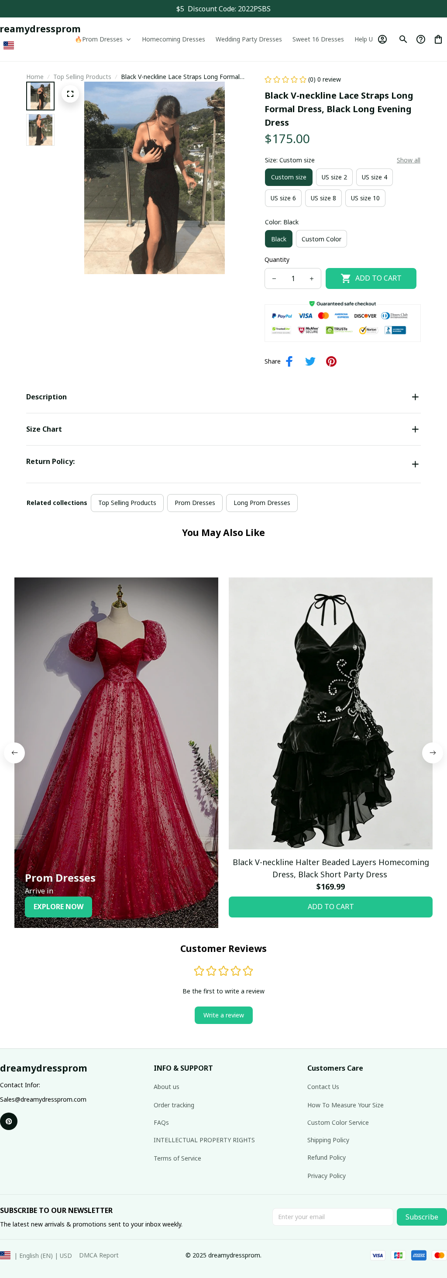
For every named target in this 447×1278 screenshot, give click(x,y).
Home (35, 76)
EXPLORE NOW (58, 906)
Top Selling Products (82, 76)
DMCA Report (99, 1255)
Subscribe (422, 1217)
